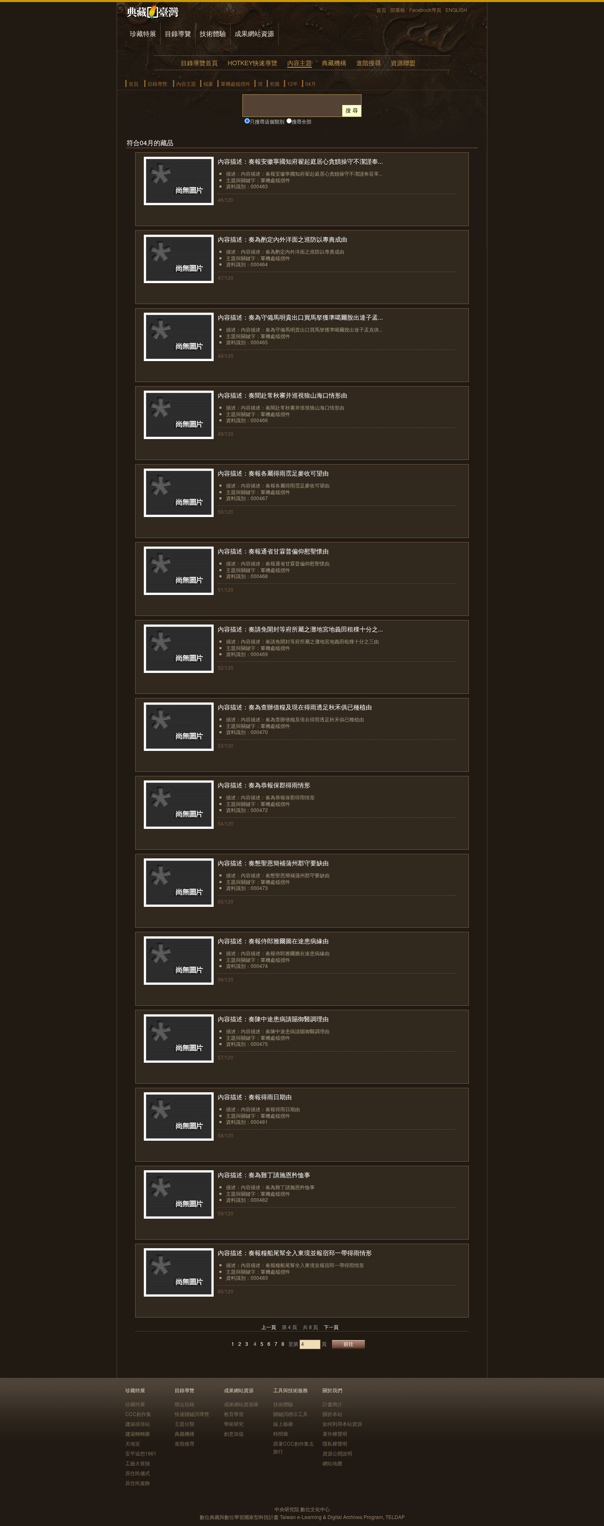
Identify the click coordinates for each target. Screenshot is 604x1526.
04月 (310, 83)
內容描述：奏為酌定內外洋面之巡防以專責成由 (282, 239)
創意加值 (234, 1433)
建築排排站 (137, 1423)
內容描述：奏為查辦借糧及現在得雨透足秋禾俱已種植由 (295, 706)
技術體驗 (213, 33)
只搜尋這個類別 (267, 121)
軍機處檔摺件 (235, 83)
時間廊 (280, 1433)
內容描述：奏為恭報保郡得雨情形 (264, 784)
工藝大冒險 (137, 1463)
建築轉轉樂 (137, 1433)
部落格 (397, 9)
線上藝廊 (283, 1423)
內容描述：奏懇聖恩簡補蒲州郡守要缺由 (273, 862)
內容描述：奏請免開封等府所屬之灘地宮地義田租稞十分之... (300, 629)
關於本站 (332, 1413)
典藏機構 (334, 62)
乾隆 (275, 83)
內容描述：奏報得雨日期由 (255, 1096)
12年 (292, 83)
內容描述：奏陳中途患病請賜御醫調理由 (273, 1018)
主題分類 (184, 1423)
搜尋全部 (301, 121)
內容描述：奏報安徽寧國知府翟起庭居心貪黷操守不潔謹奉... (300, 161)
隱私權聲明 (335, 1443)
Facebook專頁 (425, 9)
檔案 (208, 83)
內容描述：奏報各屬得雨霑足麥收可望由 (273, 473)
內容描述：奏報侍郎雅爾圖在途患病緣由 (273, 940)
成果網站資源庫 (241, 1403)
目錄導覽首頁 (199, 62)
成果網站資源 (254, 33)
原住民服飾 (137, 1482)
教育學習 (234, 1413)
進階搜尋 (368, 62)
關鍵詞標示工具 (290, 1413)
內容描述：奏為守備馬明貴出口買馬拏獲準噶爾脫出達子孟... (300, 317)
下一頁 (331, 1326)
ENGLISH (456, 9)
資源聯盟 (403, 62)
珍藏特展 (143, 33)
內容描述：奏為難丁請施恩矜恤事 (264, 1174)
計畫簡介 (332, 1403)
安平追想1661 (141, 1453)
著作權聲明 (335, 1433)
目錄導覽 (178, 33)
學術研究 (234, 1423)
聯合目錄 (184, 1403)
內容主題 (299, 62)
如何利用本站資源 (342, 1423)
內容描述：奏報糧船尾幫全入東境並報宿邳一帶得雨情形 (295, 1252)
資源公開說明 (337, 1453)
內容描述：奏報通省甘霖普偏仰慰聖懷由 (273, 551)
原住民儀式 (137, 1472)
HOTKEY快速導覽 (252, 62)
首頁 (381, 9)
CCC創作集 (138, 1413)
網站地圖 (332, 1463)
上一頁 (268, 1326)
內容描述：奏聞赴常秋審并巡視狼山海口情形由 (282, 395)
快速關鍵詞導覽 (192, 1413)
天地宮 (132, 1443)
